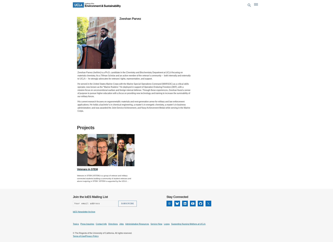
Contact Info (101, 224)
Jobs (121, 224)
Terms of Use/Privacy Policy (86, 236)
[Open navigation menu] (256, 4)
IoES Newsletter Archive (84, 212)
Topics (76, 224)
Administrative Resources (137, 224)
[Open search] (249, 5)
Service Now (156, 224)
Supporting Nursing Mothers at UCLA (188, 224)
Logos (167, 224)
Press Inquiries (87, 224)
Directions (113, 224)
